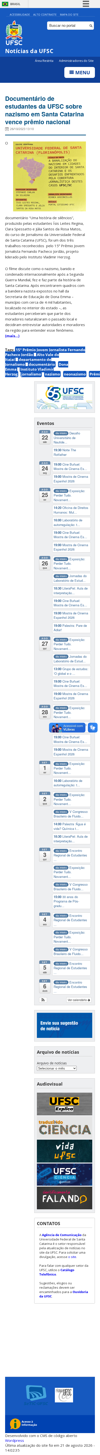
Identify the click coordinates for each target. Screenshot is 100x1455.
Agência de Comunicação (62, 1235)
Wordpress (14, 1440)
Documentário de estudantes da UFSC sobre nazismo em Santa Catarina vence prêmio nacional (44, 110)
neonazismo (75, 374)
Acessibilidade (20, 14)
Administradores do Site (76, 61)
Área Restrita (44, 61)
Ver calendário (78, 1000)
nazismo (52, 374)
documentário (42, 364)
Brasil (15, 4)
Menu (82, 72)
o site (72, 1257)
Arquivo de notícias (52, 1063)
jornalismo (31, 374)
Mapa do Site (69, 14)
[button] (43, 999)
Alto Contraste (45, 14)
